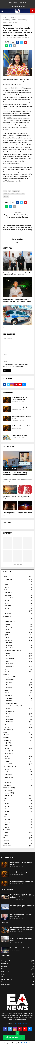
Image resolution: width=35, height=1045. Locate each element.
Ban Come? (6, 840)
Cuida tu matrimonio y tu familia (21, 426)
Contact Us (22, 3)
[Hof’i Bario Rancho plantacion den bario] (25, 489)
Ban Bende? (6, 843)
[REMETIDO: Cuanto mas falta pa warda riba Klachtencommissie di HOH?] (17, 461)
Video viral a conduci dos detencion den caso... (9, 514)
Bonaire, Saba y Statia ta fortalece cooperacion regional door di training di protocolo (22, 896)
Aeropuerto (7, 785)
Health (8, 624)
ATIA (23, 193)
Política (6, 611)
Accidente (7, 819)
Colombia (9, 645)
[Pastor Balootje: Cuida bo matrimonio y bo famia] (7, 400)
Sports (6, 634)
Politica (4, 25)
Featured (9, 25)
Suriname (7, 811)
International (8, 640)
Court (8, 629)
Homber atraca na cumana (19, 435)
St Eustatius (7, 613)
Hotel (6, 772)
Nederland (9, 722)
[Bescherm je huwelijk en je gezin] (7, 409)
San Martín (7, 605)
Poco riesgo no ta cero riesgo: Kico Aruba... (9, 497)
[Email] (30, 1029)
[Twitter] (10, 1029)
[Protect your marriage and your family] (7, 418)
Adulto (6, 835)
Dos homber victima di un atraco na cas (14, 328)
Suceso (5, 817)
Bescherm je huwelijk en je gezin (21, 407)
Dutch (4, 674)
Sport (6, 690)
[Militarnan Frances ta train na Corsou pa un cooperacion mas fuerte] (5, 907)
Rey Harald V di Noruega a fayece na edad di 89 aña (21, 915)
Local (4, 743)
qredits (18, 193)
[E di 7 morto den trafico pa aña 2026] (25, 505)
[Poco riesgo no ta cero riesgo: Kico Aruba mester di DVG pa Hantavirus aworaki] (10, 489)
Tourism (6, 637)
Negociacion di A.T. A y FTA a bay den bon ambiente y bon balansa (17, 216)
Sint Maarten (10, 658)
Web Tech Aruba (26, 1043)
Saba (7, 661)
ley (9, 191)
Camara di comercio (9, 193)
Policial (6, 748)
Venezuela (7, 595)
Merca (6, 809)
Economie (9, 682)
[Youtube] (25, 1029)
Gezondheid (10, 679)
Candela (6, 827)
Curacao (8, 653)
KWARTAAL (6, 196)
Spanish (5, 576)
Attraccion (7, 782)
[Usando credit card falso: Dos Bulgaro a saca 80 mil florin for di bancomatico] (5, 930)
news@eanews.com (21, 1023)
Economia (7, 758)
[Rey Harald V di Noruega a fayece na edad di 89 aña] (5, 917)
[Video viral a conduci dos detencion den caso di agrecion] (10, 505)
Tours (6, 780)
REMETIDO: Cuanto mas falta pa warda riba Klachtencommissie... (15, 473)
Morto (4, 830)
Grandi (6, 832)
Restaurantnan (8, 777)
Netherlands (10, 666)
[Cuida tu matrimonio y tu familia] (7, 428)
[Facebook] (5, 1029)
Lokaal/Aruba (8, 677)
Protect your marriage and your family (21, 417)
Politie (6, 724)
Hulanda (6, 806)
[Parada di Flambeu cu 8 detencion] (5, 950)
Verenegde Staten (11, 703)
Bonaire (6, 603)
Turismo (6, 590)
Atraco (6, 824)
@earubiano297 (17, 564)
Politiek (6, 727)
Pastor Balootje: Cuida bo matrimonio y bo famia (19, 398)
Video (4, 838)
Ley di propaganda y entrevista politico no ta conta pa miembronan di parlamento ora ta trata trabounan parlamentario (17, 301)
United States (10, 648)
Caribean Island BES (10, 650)
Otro (5, 814)
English (5, 616)
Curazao (7, 600)
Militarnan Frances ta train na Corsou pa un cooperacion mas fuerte (22, 906)
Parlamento (16, 191)
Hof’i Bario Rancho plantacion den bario (24, 497)
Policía (6, 608)
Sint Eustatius (10, 663)
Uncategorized (7, 846)
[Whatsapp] (17, 1033)
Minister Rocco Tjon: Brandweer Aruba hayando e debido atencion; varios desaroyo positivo (17, 274)
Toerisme (7, 693)
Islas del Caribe (9, 598)
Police (6, 669)
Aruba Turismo (7, 766)
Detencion (7, 822)
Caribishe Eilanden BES (11, 706)
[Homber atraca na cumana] (7, 437)
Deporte (6, 587)
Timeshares (8, 774)
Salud (6, 582)
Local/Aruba (8, 579)
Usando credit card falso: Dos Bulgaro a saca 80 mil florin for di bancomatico (22, 928)
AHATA (5, 191)
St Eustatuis (6, 735)
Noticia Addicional (9, 764)
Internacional (8, 592)
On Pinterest (7, 533)
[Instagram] (15, 1029)
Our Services (13, 3)
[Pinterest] (20, 1029)
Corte (6, 756)
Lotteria (6, 761)
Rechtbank (9, 687)
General (6, 769)
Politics (6, 671)
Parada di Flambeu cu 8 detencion (20, 948)
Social (6, 584)
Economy (9, 627)
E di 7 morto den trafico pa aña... (25, 513)
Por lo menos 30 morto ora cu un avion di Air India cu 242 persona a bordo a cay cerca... (22, 938)
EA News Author (8, 37)
